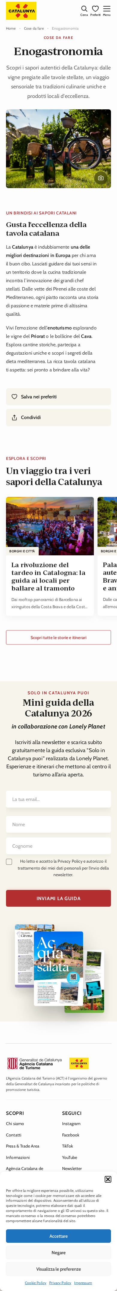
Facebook (70, 1135)
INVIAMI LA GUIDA (59, 898)
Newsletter (72, 1168)
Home (11, 28)
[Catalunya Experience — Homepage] (21, 11)
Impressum (83, 1283)
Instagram (71, 1123)
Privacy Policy (60, 1283)
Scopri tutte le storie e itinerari (58, 637)
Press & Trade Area (22, 1146)
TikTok (67, 1146)
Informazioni (18, 1157)
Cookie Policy (35, 1283)
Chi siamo (15, 1123)
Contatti (13, 1135)
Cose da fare (34, 28)
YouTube (69, 1157)
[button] (108, 1179)
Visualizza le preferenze (58, 1269)
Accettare (59, 1236)
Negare (59, 1252)
